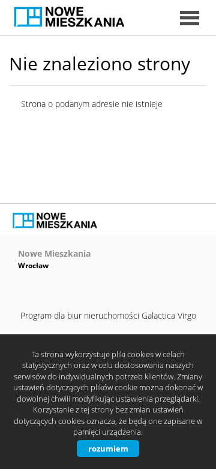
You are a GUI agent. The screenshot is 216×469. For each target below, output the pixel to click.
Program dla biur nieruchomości (81, 315)
